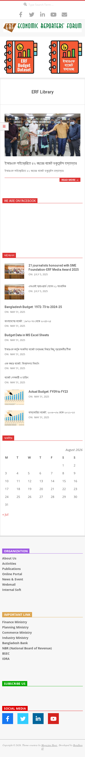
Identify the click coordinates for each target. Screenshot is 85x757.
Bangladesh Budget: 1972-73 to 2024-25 (33, 307)
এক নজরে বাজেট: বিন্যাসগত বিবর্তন (22, 363)
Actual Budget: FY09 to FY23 (48, 391)
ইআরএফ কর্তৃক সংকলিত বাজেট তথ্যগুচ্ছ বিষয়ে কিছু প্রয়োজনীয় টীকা (38, 349)
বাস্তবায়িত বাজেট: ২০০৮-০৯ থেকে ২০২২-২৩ (52, 412)
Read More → (69, 179)
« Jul (5, 514)
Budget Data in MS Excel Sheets (27, 335)
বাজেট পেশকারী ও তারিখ (16, 377)
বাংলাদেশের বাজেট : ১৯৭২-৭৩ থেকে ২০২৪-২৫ (28, 321)
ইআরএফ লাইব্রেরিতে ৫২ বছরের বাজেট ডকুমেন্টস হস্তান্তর (41, 163)
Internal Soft (11, 590)
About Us (9, 558)
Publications (12, 569)
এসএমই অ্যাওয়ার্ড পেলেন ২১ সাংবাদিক (47, 286)
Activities (9, 563)
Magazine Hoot (49, 745)
